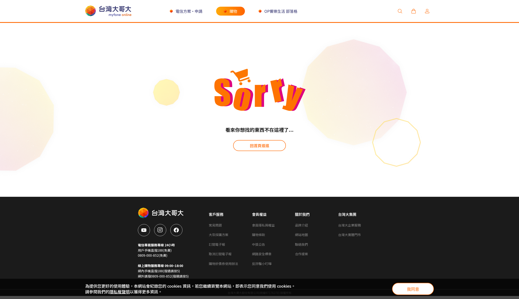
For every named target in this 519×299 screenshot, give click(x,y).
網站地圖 (301, 234)
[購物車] (413, 11)
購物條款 (258, 234)
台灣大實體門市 (349, 234)
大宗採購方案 (218, 234)
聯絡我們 (301, 244)
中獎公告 (258, 244)
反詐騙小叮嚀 (261, 263)
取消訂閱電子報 (220, 253)
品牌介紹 (301, 225)
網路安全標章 (261, 253)
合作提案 (301, 253)
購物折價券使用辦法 (223, 263)
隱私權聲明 (119, 292)
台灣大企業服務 (349, 225)
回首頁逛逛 (259, 145)
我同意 (413, 289)
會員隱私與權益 (263, 225)
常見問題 (215, 225)
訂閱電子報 (217, 244)
